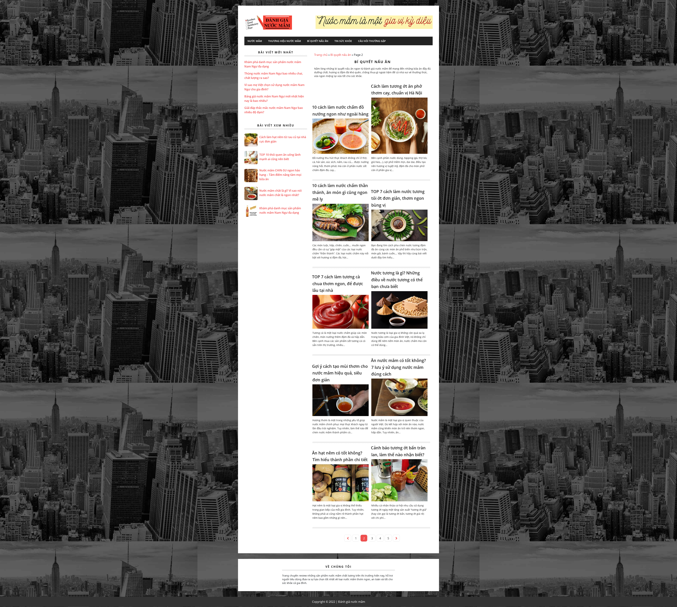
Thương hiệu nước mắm (284, 41)
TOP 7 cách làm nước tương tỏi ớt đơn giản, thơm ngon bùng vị (398, 198)
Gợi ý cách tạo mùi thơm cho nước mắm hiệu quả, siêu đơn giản (340, 373)
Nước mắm (255, 41)
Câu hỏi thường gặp (372, 41)
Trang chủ (321, 55)
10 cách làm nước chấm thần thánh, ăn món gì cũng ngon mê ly (340, 192)
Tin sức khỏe (343, 41)
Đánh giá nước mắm (268, 23)
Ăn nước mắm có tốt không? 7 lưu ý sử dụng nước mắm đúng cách (398, 367)
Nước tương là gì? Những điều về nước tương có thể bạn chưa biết (397, 279)
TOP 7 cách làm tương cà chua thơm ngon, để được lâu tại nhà (337, 283)
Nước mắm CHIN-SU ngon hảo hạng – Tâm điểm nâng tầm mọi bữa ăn (280, 174)
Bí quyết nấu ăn (317, 41)
